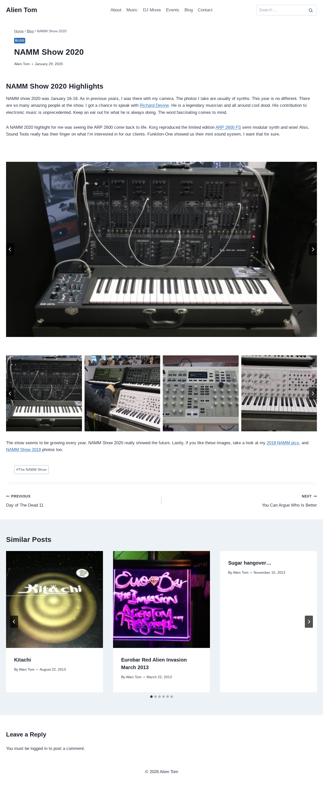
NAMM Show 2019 (23, 449)
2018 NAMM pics (283, 442)
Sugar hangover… (249, 563)
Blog (188, 10)
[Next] (309, 622)
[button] (44, 393)
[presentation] (54, 599)
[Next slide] (313, 249)
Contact (205, 10)
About (116, 10)
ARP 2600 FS (228, 127)
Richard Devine (154, 105)
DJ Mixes (152, 10)
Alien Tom (22, 64)
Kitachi (22, 660)
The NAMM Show (31, 469)
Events (172, 10)
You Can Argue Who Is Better (289, 501)
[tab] (151, 696)
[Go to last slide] (10, 249)
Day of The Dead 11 (24, 501)
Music (132, 10)
